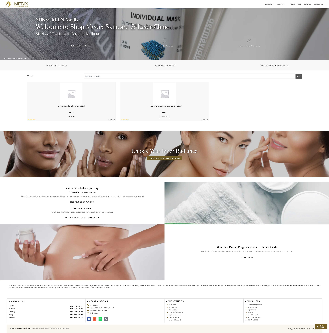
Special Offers (318, 4)
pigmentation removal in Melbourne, (301, 285)
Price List (292, 4)
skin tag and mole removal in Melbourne (251, 285)
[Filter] (28, 76)
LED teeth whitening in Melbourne (99, 287)
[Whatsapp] (100, 319)
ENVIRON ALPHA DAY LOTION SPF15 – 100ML (71, 106)
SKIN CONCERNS (253, 301)
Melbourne (38, 328)
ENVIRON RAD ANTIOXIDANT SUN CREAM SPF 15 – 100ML (164, 106)
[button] (82, 202)
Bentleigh (46, 328)
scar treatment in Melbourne (109, 285)
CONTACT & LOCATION (97, 301)
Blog (299, 4)
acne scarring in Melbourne (92, 285)
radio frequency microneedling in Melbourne (134, 285)
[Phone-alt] (106, 319)
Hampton (58, 328)
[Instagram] (94, 319)
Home (4, 59)
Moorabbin (65, 328)
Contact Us (307, 4)
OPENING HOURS (17, 302)
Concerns (280, 4)
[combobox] (189, 76)
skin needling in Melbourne (198, 285)
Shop (9, 59)
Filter (31, 76)
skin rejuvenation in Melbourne (37, 287)
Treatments (268, 4)
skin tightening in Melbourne (221, 285)
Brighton (52, 328)
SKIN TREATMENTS (175, 301)
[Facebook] (89, 319)
